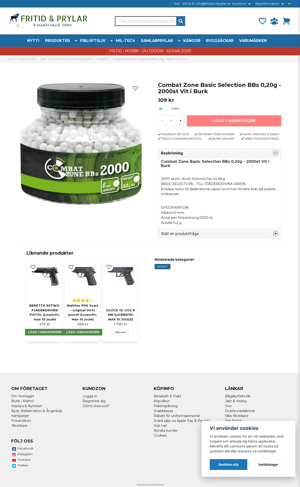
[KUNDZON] (274, 21)
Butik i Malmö (22, 401)
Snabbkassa (163, 411)
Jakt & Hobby (236, 401)
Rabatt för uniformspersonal (177, 416)
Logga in (89, 396)
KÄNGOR (191, 40)
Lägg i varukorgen (44, 332)
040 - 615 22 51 (184, 3)
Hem (11, 59)
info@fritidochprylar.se (213, 3)
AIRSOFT (103, 59)
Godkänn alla (228, 464)
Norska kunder (166, 430)
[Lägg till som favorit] (262, 21)
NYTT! (33, 40)
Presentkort (21, 421)
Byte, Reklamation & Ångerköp (36, 411)
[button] (289, 4)
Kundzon (239, 3)
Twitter (23, 465)
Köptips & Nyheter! (26, 406)
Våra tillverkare (236, 416)
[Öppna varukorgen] (286, 21)
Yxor (228, 406)
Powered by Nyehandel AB (150, 484)
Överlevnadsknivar (240, 411)
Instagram (25, 454)
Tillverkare (19, 426)
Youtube (24, 459)
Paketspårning (166, 406)
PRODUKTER (57, 40)
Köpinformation (267, 3)
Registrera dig (93, 401)
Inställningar (268, 464)
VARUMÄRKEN (253, 40)
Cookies (160, 435)
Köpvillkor (161, 401)
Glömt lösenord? (96, 406)
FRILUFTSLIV (92, 40)
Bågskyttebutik (237, 396)
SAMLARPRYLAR (157, 40)
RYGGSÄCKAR (219, 40)
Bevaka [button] (121, 332)
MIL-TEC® (125, 40)
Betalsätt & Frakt (167, 396)
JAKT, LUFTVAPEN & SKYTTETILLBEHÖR (66, 59)
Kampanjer (20, 416)
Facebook (26, 448)
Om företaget (22, 396)
